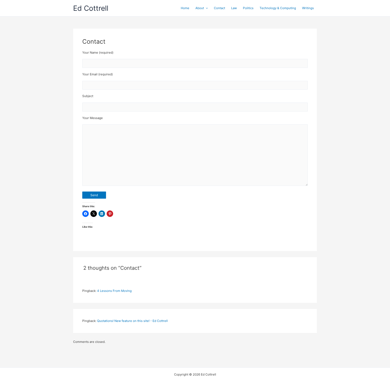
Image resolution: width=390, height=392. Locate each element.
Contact (219, 8)
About (199, 8)
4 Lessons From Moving (114, 291)
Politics (248, 8)
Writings (308, 8)
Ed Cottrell (90, 8)
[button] (206, 8)
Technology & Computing (278, 8)
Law (234, 8)
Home (185, 8)
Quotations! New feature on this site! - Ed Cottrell (132, 321)
